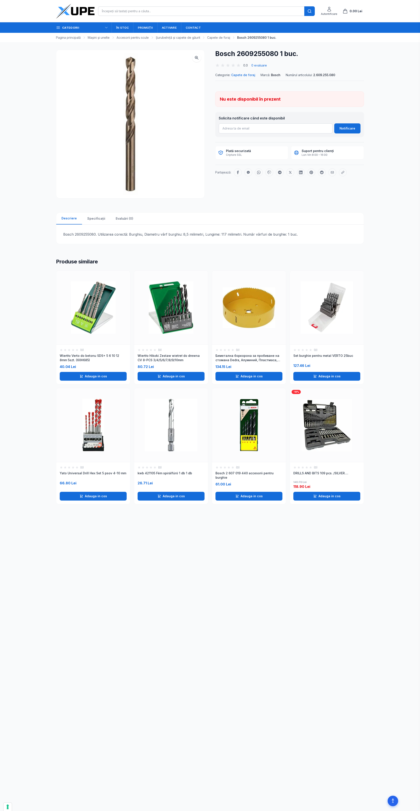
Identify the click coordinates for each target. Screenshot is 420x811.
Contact (193, 27)
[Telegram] (280, 172)
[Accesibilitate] (393, 801)
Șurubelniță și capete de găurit (178, 37)
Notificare (347, 128)
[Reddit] (322, 172)
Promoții (145, 27)
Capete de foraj (218, 37)
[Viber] (269, 172)
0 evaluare (259, 65)
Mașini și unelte (99, 37)
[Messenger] (248, 172)
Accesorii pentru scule (133, 37)
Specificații (96, 218)
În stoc (122, 27)
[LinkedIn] (301, 172)
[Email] (332, 172)
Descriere (69, 218)
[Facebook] (238, 172)
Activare (169, 27)
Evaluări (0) (124, 218)
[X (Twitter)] (290, 172)
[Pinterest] (311, 172)
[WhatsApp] (259, 172)
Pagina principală (68, 37)
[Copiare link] (343, 172)
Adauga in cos (96, 376)
